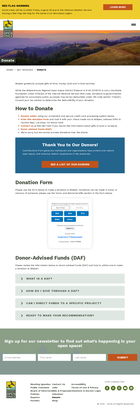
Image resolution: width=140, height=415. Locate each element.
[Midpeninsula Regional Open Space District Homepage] (8, 24)
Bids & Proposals (61, 390)
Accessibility (78, 384)
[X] (113, 388)
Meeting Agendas (40, 384)
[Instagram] (119, 388)
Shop (55, 400)
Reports (35, 397)
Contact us (27, 126)
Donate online (29, 116)
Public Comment (39, 387)
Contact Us (58, 384)
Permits (35, 400)
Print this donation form (35, 119)
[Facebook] (107, 388)
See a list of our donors (70, 164)
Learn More (121, 7)
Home (10, 69)
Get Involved (25, 69)
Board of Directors (41, 390)
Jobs (55, 387)
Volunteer (57, 394)
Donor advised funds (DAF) (36, 129)
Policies (34, 394)
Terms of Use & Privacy (84, 387)
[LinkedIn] (131, 388)
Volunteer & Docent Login (86, 390)
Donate (56, 397)
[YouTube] (125, 388)
